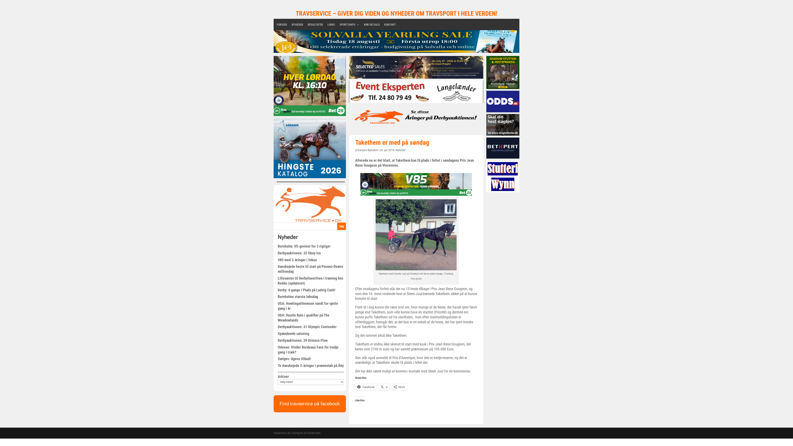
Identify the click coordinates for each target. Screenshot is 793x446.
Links (331, 24)
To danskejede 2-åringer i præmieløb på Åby (311, 365)
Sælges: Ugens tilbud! (294, 359)
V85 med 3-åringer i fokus (297, 260)
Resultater (315, 24)
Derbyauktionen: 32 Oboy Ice (299, 253)
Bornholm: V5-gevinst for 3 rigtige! (304, 246)
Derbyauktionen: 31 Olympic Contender (307, 327)
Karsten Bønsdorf (368, 150)
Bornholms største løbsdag (298, 296)
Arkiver (283, 376)
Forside (282, 24)
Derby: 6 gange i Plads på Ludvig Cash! (306, 290)
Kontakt (390, 24)
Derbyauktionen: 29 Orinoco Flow (303, 340)
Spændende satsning (293, 333)
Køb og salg (372, 24)
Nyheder (297, 24)
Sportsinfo (347, 24)
